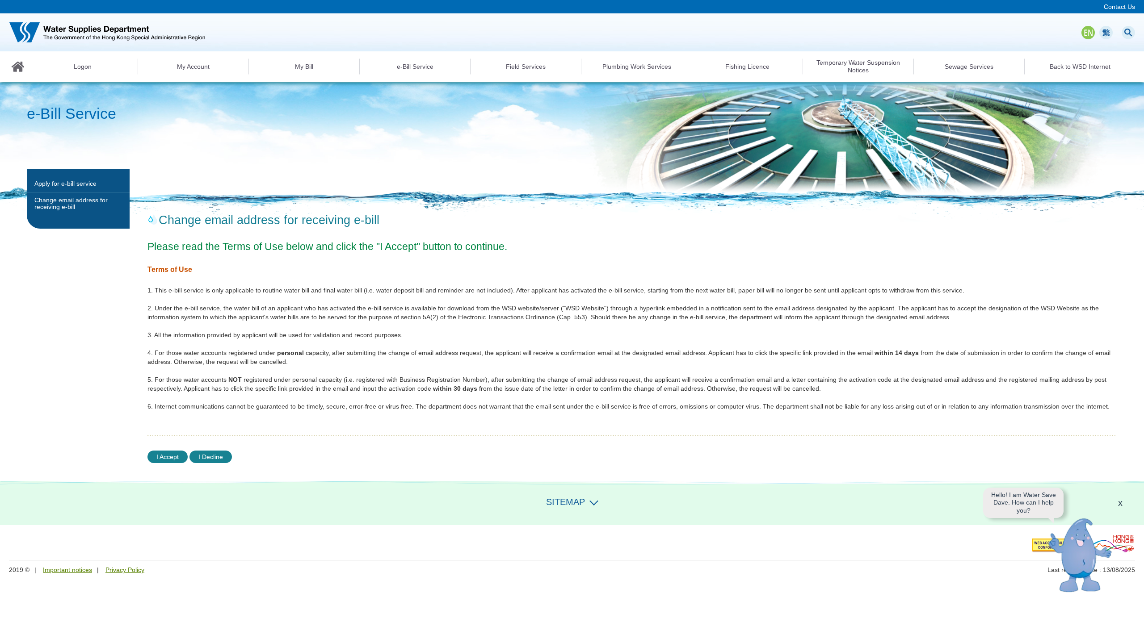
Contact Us (1119, 6)
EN (1088, 32)
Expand (593, 501)
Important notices (67, 569)
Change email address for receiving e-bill (71, 203)
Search (1128, 32)
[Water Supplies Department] (107, 32)
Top (1132, 631)
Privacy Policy (124, 569)
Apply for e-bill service (65, 183)
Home (18, 66)
